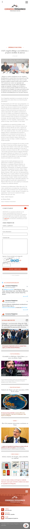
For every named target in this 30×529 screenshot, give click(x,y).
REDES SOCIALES (15, 454)
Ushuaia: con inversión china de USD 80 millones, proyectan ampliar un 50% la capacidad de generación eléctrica (15, 325)
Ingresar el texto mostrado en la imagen (12, 256)
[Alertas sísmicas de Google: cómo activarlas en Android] (15, 468)
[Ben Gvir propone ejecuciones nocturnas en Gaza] (15, 435)
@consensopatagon (11, 282)
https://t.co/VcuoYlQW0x (8, 307)
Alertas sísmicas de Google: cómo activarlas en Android (15, 457)
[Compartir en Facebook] (3, 72)
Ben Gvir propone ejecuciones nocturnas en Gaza (15, 424)
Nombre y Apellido (7, 225)
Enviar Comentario (15, 269)
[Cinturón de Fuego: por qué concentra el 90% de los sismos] (15, 402)
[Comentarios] (8, 72)
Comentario (5, 237)
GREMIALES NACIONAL (15, 47)
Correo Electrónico (7, 231)
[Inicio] (15, 8)
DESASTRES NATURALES (15, 387)
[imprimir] (11, 72)
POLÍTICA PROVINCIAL (15, 353)
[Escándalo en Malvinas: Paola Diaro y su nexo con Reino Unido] (15, 368)
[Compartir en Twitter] (5, 72)
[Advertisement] (15, 28)
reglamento (6, 218)
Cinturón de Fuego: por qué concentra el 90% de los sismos (15, 390)
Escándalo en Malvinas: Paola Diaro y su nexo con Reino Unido (15, 357)
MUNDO (15, 420)
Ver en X (25, 296)
